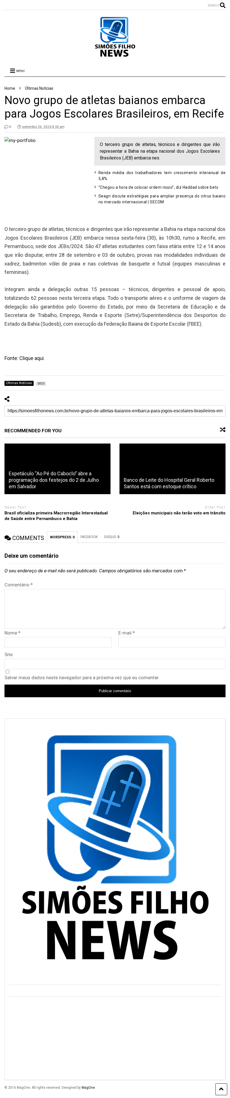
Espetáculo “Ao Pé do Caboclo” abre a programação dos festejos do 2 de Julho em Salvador (54, 480)
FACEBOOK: (89, 537)
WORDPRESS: (62, 537)
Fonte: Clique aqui (24, 358)
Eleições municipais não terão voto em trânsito (179, 513)
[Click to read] (172, 469)
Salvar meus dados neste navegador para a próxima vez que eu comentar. (82, 677)
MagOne (88, 1088)
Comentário (18, 585)
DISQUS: (111, 537)
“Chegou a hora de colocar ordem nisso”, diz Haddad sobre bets (158, 187)
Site (8, 654)
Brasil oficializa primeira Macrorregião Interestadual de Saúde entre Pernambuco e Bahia (56, 515)
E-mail (126, 633)
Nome (12, 633)
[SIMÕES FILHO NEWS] (115, 55)
